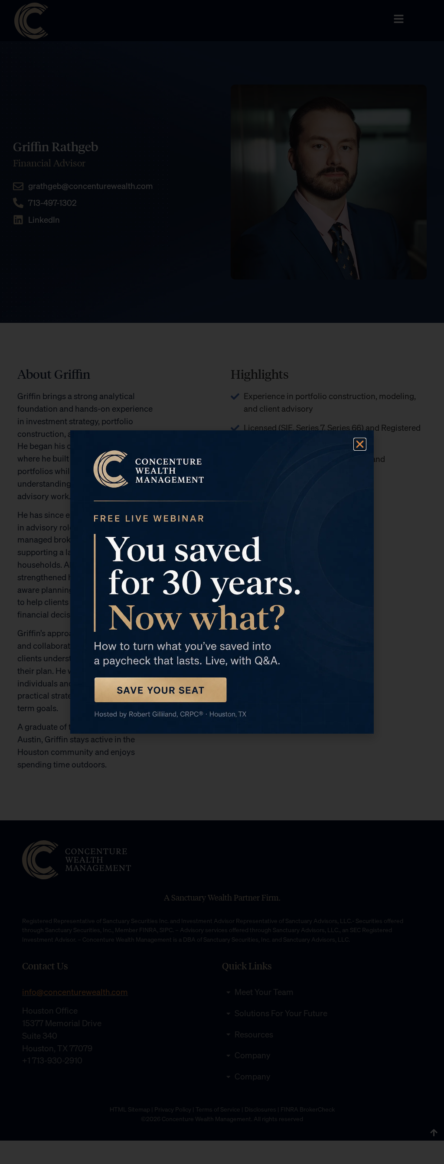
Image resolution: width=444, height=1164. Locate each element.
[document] (222, 582)
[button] (360, 444)
